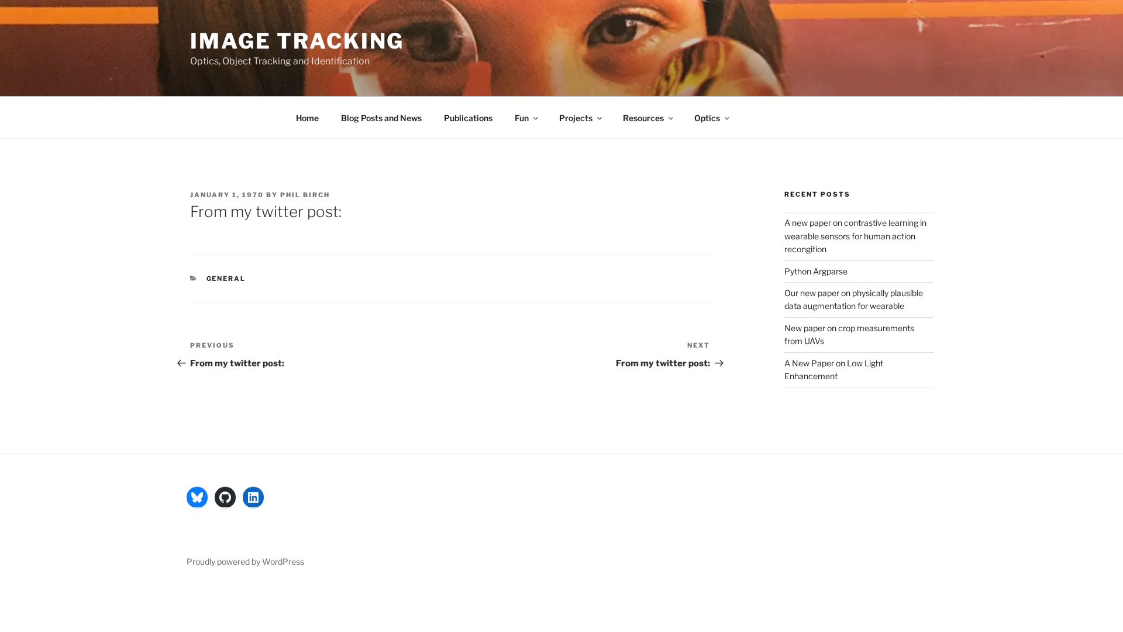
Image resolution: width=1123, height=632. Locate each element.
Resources (643, 118)
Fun (522, 118)
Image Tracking (297, 41)
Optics (707, 118)
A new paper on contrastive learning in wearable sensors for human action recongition (855, 236)
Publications (468, 118)
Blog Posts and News (381, 118)
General (226, 278)
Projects (575, 118)
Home (307, 118)
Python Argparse (816, 271)
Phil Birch (305, 195)
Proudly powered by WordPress (245, 561)
